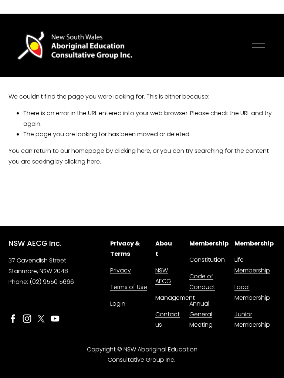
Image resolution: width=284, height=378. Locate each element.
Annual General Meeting (201, 314)
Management (175, 297)
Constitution (207, 259)
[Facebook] (13, 318)
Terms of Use (128, 287)
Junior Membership (252, 319)
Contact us (167, 319)
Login (117, 303)
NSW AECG (163, 275)
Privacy (120, 270)
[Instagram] (27, 318)
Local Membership (252, 292)
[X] (41, 318)
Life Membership (252, 265)
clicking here (132, 151)
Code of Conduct (202, 281)
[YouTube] (55, 318)
